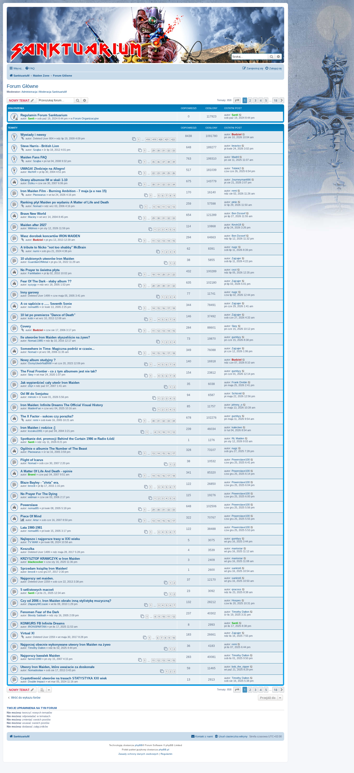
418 (148, 139)
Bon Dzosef (238, 213)
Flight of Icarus (31, 460)
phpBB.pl (164, 749)
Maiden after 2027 (33, 225)
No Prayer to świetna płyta (39, 270)
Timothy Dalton (240, 611)
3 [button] (255, 100)
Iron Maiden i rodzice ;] (37, 427)
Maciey (32, 216)
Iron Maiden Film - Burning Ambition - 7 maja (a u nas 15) (63, 191)
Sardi (31, 118)
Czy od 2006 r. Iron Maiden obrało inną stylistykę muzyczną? (65, 601)
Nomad (37, 206)
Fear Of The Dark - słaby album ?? (46, 281)
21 (168, 274)
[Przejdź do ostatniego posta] (240, 114)
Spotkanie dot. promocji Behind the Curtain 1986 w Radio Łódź (67, 439)
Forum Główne (22, 86)
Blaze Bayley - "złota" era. (39, 482)
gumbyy (236, 337)
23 (158, 173)
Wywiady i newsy (33, 134)
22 (153, 173)
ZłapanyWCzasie (38, 604)
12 (168, 206)
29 (153, 150)
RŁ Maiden (238, 438)
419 (154, 139)
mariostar (237, 548)
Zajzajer (236, 258)
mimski (32, 397)
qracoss (236, 589)
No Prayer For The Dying (38, 494)
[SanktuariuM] (98, 35)
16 (163, 308)
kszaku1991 (35, 430)
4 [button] (261, 100)
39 (173, 161)
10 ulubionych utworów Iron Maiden (47, 258)
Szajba (37, 149)
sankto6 (236, 568)
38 (168, 161)
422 (173, 139)
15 (173, 240)
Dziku (31, 183)
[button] (237, 100)
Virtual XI (27, 633)
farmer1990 (34, 658)
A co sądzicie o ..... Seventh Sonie (46, 303)
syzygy (32, 284)
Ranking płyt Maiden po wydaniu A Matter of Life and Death (64, 202)
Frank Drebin (239, 382)
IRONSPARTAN (37, 626)
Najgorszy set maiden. (37, 578)
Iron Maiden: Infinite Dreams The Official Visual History (61, 405)
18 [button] (275, 100)
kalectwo (237, 427)
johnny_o (237, 404)
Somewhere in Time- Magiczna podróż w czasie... (57, 349)
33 (173, 150)
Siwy (234, 326)
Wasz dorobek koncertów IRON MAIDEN (50, 236)
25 (168, 173)
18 (153, 274)
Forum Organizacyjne (86, 118)
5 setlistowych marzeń (37, 589)
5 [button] (266, 100)
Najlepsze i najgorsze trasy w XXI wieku (50, 539)
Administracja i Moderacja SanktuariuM (44, 91)
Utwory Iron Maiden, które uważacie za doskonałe (57, 667)
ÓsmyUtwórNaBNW (40, 363)
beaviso (236, 145)
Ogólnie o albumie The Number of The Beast (53, 448)
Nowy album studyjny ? (38, 360)
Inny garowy (29, 292)
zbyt (30, 385)
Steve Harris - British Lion (39, 146)
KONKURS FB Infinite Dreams (42, 623)
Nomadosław (35, 670)
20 (163, 274)
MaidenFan (34, 408)
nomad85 (33, 306)
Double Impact (36, 681)
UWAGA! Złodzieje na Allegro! (42, 168)
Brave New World (33, 213)
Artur (36, 520)
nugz (234, 247)
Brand (32, 474)
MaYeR (32, 171)
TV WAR (33, 542)
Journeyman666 (241, 179)
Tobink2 (236, 168)
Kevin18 (236, 224)
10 (158, 206)
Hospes (236, 600)
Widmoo (32, 228)
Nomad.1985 (35, 340)
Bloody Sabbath (37, 615)
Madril (235, 157)
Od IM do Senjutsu (34, 394)
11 (163, 206)
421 (167, 139)
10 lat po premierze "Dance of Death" (47, 315)
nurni (36, 251)
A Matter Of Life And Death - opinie (46, 471)
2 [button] (250, 100)
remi (234, 190)
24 (163, 173)
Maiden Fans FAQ (33, 157)
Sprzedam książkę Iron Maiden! (43, 568)
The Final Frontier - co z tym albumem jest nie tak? (58, 371)
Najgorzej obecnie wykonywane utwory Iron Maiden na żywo (65, 644)
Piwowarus (39, 194)
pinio (234, 202)
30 (158, 150)
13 (173, 206)
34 (173, 184)
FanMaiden (34, 273)
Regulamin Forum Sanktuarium (43, 115)
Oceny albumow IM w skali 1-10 (43, 180)
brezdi (31, 485)
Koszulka (27, 549)
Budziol (237, 134)
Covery (25, 326)
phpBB (139, 745)
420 (160, 139)
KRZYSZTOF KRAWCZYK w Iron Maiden (50, 558)
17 (168, 308)
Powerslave (29, 505)
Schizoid (237, 393)
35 (153, 161)
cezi (234, 269)
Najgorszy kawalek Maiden (40, 655)
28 (153, 285)
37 (163, 161)
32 (168, 150)
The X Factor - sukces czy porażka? (46, 416)
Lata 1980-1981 (31, 527)
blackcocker (35, 561)
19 (158, 274)
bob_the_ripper (240, 666)
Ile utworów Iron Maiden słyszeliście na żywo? (55, 337)
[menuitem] (30, 68)
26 (173, 173)
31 (163, 150)
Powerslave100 (241, 459)
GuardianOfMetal (38, 261)
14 (168, 240)
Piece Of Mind (30, 516)
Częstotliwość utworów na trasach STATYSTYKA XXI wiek (63, 678)
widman (32, 497)
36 (158, 161)
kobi (30, 318)
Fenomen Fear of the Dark (39, 612)
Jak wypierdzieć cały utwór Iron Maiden (49, 382)
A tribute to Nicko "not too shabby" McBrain (53, 247)
